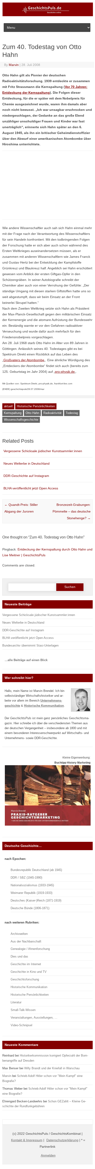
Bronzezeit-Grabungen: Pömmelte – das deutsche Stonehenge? (72, 511)
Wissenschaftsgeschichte (21, 419)
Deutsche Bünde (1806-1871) (30, 908)
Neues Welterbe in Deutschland (26, 463)
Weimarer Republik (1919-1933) (31, 893)
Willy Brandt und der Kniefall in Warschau (52, 1068)
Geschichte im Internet (26, 964)
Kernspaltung (12, 413)
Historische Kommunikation (29, 987)
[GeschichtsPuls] (47, 15)
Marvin (14, 65)
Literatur (16, 1002)
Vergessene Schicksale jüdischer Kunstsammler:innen (42, 451)
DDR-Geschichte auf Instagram (26, 476)
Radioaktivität (52, 413)
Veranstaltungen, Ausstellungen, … (34, 1017)
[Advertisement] (40, 187)
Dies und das (19, 956)
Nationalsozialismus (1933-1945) (32, 885)
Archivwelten (19, 934)
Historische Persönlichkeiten (36, 406)
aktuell (8, 406)
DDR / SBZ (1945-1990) (26, 877)
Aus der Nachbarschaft (26, 941)
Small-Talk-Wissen (23, 1010)
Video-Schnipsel (21, 1025)
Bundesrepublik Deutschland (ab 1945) (36, 870)
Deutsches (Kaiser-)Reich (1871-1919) (36, 900)
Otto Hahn (32, 413)
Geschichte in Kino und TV (29, 971)
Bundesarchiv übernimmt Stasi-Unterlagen (30, 645)
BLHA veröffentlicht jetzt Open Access (30, 488)
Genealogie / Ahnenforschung (30, 949)
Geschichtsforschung (25, 979)
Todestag (72, 413)
